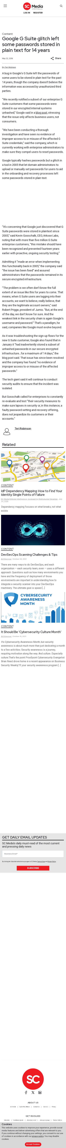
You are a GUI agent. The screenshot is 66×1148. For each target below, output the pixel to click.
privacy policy (38, 1136)
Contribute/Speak (18, 1120)
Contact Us (36, 1107)
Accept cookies (33, 1144)
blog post (41, 112)
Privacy (54, 1107)
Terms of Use (41, 861)
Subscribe (33, 868)
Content (7, 34)
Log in (26, 13)
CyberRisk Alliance (24, 1107)
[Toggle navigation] (5, 6)
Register (38, 13)
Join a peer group (44, 1120)
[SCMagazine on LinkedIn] (40, 1092)
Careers (45, 1107)
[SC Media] (33, 6)
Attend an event (31, 1120)
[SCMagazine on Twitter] (33, 1092)
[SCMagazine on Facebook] (26, 1092)
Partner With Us (57, 1120)
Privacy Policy (52, 861)
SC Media (13, 1107)
